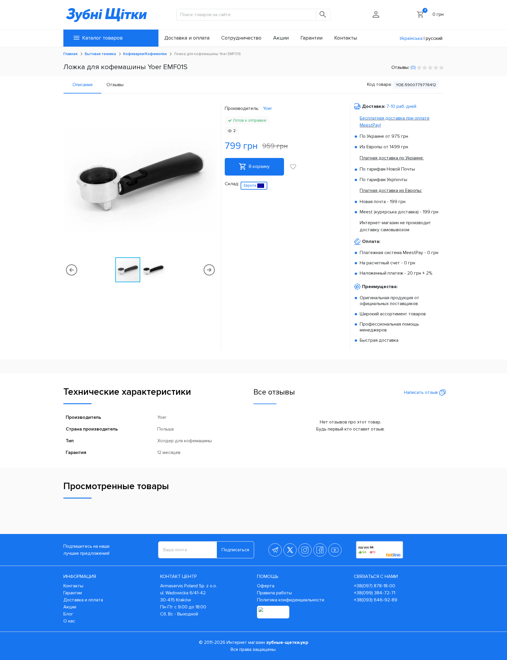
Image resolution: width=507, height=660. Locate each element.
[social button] (275, 550)
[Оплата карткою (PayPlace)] (273, 612)
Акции (69, 607)
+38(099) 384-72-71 (374, 593)
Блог (68, 614)
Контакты (73, 586)
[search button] (323, 15)
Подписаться (235, 550)
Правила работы (274, 593)
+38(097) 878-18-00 (374, 586)
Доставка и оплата (83, 600)
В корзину (259, 166)
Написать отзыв (421, 392)
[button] (212, 179)
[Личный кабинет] (376, 14)
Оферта (265, 586)
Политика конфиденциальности (290, 600)
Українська (411, 38)
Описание (82, 85)
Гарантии (72, 593)
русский (434, 38)
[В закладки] (293, 166)
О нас (69, 621)
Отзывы (115, 85)
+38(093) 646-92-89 (375, 600)
